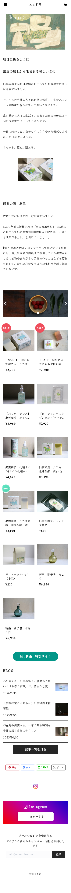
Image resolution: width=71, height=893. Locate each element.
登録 (58, 854)
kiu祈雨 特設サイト (35, 656)
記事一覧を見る (35, 749)
